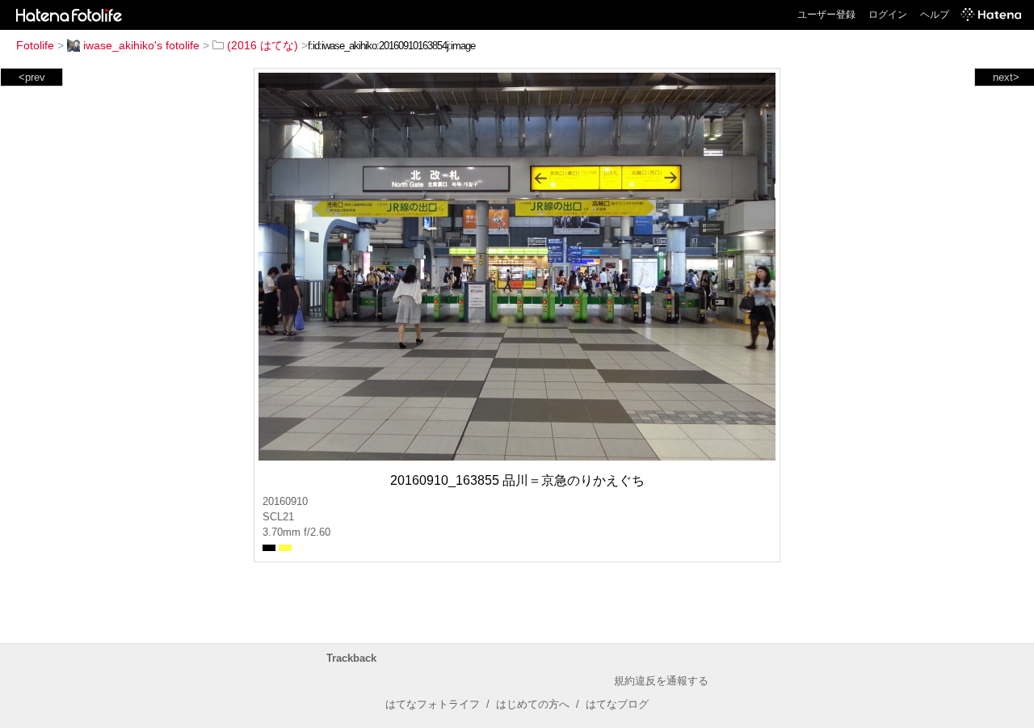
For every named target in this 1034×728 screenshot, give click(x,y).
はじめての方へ (533, 704)
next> (1006, 77)
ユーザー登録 (826, 14)
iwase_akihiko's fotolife (141, 45)
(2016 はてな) (262, 45)
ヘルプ (934, 14)
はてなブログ (617, 704)
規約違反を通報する (661, 681)
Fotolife (35, 45)
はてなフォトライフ (432, 704)
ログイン (887, 14)
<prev (32, 77)
